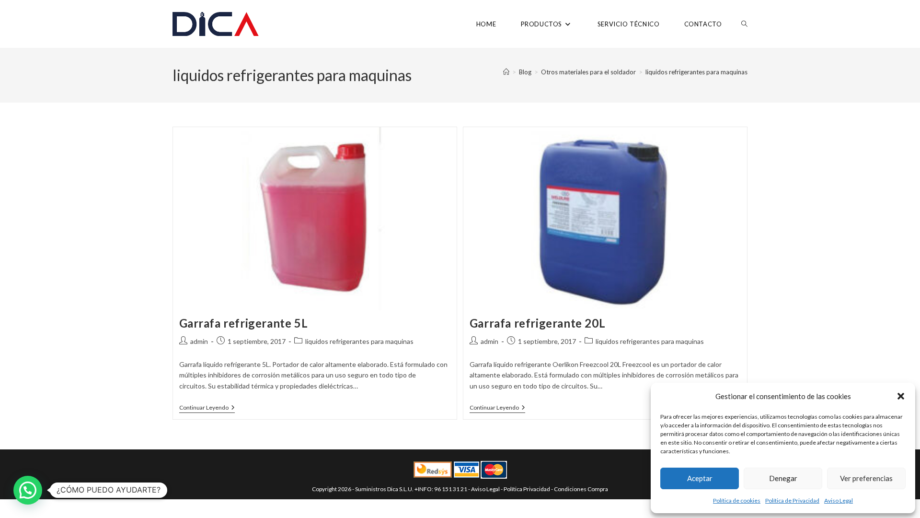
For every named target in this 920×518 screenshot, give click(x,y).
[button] (901, 396)
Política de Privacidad (792, 500)
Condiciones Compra (581, 489)
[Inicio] (506, 72)
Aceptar (700, 478)
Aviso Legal (838, 500)
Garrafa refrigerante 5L (243, 323)
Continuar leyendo (207, 408)
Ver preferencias (866, 478)
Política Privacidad (527, 489)
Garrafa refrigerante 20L (537, 323)
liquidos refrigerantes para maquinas (696, 72)
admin (199, 341)
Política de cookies (736, 500)
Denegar (783, 478)
